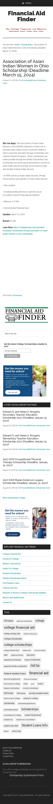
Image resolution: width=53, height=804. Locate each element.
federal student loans (15, 673)
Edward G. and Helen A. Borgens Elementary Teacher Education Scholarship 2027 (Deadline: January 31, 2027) (25, 440)
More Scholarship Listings (14, 498)
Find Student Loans (11, 583)
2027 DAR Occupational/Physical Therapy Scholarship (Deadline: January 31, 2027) (25, 462)
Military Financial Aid (11, 563)
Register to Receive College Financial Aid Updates (24, 593)
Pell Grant (8, 693)
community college (39, 650)
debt (6, 655)
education (31, 655)
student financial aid (33, 715)
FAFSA (35, 666)
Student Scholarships (12, 573)
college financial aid (19, 627)
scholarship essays (11, 710)
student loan (8, 720)
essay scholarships (32, 660)
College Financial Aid (12, 554)
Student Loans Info (35, 725)
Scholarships (17, 295)
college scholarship (13, 638)
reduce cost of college (12, 698)
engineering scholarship (12, 660)
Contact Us (7, 602)
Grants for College (10, 568)
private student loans (38, 693)
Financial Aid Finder (26, 16)
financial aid (38, 673)
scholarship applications (26, 703)
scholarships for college (12, 715)
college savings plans (30, 634)
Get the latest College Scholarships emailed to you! (25, 345)
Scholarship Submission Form (27, 775)
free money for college (12, 684)
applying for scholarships (24, 621)
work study (16, 731)
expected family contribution (15, 666)
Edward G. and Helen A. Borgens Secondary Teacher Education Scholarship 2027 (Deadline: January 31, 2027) (25, 416)
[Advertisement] (26, 115)
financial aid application (12, 679)
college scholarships (18, 645)
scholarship (9, 703)
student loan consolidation (25, 720)
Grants (40, 684)
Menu (28, 3)
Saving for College (11, 559)
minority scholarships (30, 688)
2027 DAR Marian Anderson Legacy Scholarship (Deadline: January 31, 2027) (25, 482)
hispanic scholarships (11, 688)
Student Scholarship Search (14, 578)
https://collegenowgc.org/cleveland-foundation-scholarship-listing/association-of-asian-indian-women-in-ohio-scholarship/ (25, 230)
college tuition (27, 650)
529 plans (8, 621)
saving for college (30, 698)
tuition (6, 731)
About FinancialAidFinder (13, 597)
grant (32, 684)
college (39, 620)
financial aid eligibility (30, 679)
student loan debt (11, 726)
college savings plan (12, 634)
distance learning (17, 655)
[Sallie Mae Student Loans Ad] (24, 396)
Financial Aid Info (10, 588)
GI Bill (25, 684)
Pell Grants (21, 693)
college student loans (11, 650)
